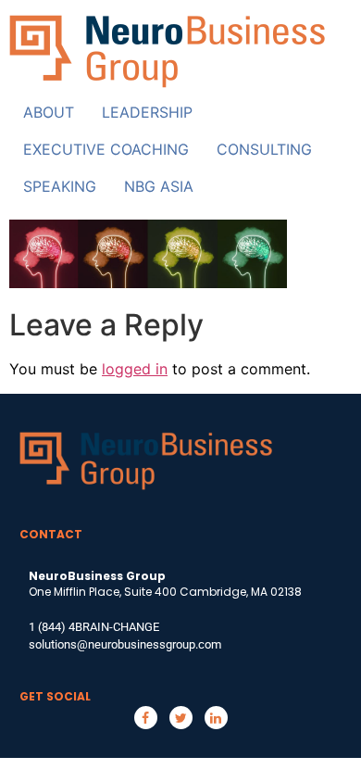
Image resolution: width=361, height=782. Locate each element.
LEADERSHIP (147, 112)
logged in (135, 368)
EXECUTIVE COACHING (106, 149)
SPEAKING (59, 186)
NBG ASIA (158, 186)
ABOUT (48, 112)
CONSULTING (264, 149)
